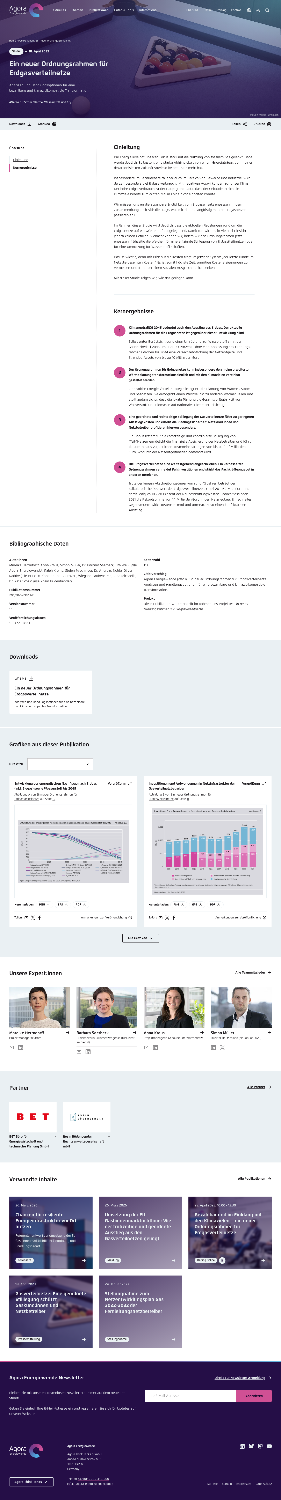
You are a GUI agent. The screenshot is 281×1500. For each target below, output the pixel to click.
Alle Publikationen (251, 1178)
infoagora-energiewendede (90, 1484)
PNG (42, 904)
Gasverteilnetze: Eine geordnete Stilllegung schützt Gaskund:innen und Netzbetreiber (50, 1303)
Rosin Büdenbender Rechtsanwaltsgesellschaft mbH (83, 1141)
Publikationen (99, 10)
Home (12, 41)
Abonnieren (254, 1396)
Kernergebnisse (25, 167)
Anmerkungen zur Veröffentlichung (104, 917)
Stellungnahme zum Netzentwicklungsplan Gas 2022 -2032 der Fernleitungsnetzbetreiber (134, 1303)
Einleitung (21, 160)
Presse (207, 10)
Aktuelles (59, 10)
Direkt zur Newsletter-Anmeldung (240, 1378)
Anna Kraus (154, 1033)
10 (53, 799)
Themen (77, 10)
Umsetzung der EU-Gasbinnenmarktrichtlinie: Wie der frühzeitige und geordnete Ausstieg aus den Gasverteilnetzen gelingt (138, 1227)
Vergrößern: (117, 783)
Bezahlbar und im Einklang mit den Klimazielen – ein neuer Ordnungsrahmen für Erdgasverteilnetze (228, 1224)
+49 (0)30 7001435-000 (93, 1479)
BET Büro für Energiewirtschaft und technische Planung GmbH (29, 1141)
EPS (60, 904)
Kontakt (236, 10)
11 (188, 799)
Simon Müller (222, 1033)
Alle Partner (256, 1087)
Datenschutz (263, 1484)
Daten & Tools (124, 10)
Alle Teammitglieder (250, 972)
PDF (78, 904)
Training (221, 10)
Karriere (212, 1484)
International (148, 10)
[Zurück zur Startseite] (26, 10)
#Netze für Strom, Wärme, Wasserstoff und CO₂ (40, 102)
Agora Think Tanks (28, 1482)
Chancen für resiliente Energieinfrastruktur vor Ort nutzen (46, 1221)
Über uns (192, 10)
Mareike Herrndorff (26, 1033)
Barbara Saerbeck (93, 1033)
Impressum (243, 1484)
